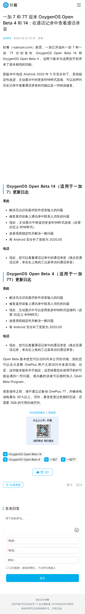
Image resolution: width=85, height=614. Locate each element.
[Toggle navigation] (79, 4)
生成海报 (15, 484)
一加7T (71, 459)
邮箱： (12, 550)
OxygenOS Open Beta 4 (24, 459)
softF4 (7, 38)
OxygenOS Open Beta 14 (25, 454)
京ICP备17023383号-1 (24, 604)
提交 (42, 578)
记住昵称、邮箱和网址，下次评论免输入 (32, 567)
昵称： (12, 540)
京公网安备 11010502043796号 (56, 604)
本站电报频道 (37, 412)
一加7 (53, 459)
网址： (12, 560)
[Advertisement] (42, 134)
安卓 (40, 38)
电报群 (52, 412)
